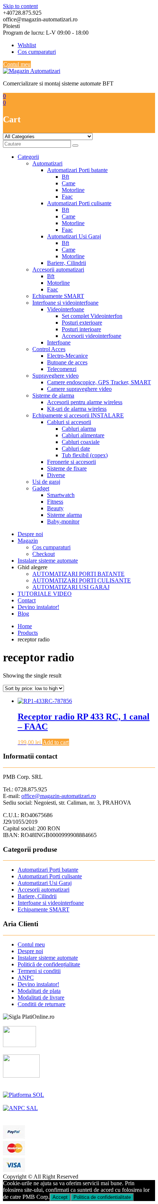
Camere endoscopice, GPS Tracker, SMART (99, 382)
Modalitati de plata (39, 991)
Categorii (28, 157)
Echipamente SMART (58, 296)
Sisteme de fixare (67, 468)
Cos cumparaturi (37, 52)
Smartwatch (61, 495)
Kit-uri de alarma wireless (77, 409)
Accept (60, 1197)
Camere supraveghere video (79, 389)
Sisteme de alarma (53, 395)
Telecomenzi (61, 369)
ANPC (26, 977)
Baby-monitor (63, 521)
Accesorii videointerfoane (91, 336)
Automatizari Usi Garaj (74, 236)
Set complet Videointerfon (92, 316)
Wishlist (27, 45)
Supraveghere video (55, 375)
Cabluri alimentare (83, 435)
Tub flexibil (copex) (85, 455)
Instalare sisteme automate (48, 560)
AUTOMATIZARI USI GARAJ (70, 587)
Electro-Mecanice (67, 356)
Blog (23, 613)
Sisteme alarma (64, 515)
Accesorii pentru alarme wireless (84, 402)
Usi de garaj (46, 482)
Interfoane (59, 342)
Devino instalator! (38, 607)
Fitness (55, 501)
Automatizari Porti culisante (79, 203)
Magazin (28, 541)
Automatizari (47, 163)
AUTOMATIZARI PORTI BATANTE (78, 574)
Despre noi (30, 534)
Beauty (55, 508)
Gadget (40, 488)
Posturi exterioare (82, 322)
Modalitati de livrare (41, 997)
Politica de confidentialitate (102, 1197)
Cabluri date (76, 448)
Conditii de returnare (41, 1004)
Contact (27, 600)
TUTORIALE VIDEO (45, 594)
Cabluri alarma (79, 429)
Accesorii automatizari (58, 269)
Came (68, 183)
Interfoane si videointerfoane (65, 303)
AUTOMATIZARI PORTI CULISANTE (81, 580)
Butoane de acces (67, 362)
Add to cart (56, 742)
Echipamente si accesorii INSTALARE (78, 415)
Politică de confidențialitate (49, 964)
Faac (67, 196)
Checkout (43, 554)
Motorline (73, 190)
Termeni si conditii (39, 971)
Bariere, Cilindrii (66, 263)
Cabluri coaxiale (81, 442)
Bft (65, 177)
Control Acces (48, 349)
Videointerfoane (65, 309)
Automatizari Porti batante (77, 170)
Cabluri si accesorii (69, 422)
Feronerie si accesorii (71, 462)
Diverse (56, 475)
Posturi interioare (81, 329)
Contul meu (16, 64)
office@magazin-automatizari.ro (58, 796)
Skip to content (20, 6)
